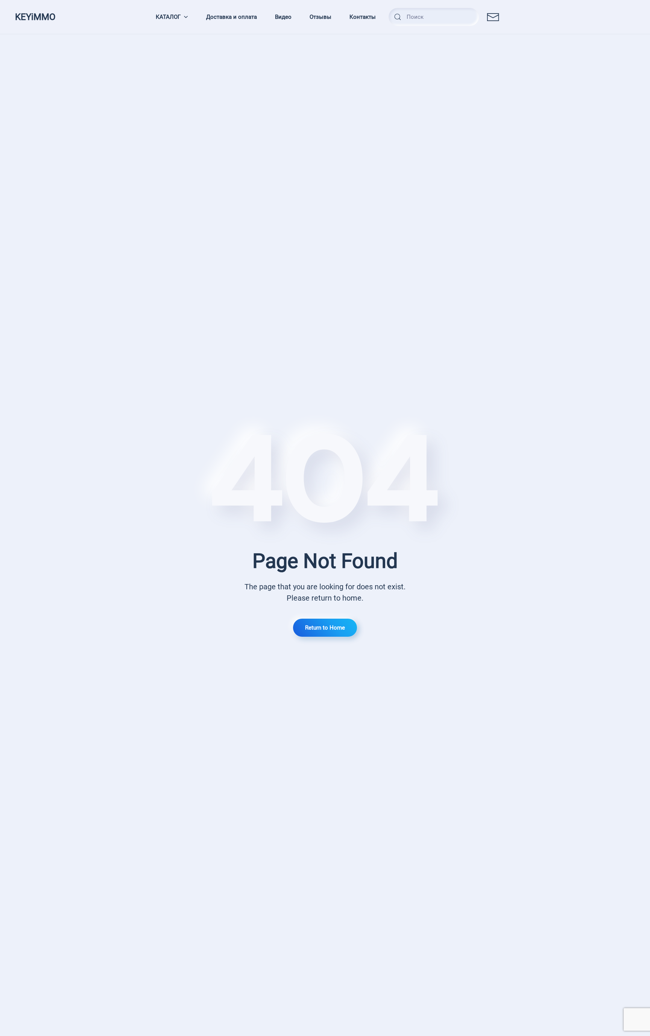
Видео (283, 17)
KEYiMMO (35, 17)
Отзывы (320, 17)
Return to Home (325, 627)
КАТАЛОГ (168, 17)
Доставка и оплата (231, 17)
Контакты (362, 17)
